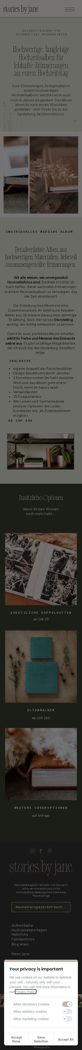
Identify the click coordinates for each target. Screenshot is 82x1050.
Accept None (16, 1039)
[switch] (67, 1004)
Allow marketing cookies (31, 1018)
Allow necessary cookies (31, 1004)
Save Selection (41, 1039)
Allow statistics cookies (30, 1011)
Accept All (66, 1039)
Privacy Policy (25, 992)
